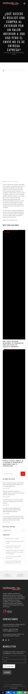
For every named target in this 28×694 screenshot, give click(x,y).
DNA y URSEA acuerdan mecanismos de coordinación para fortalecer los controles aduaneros (13, 344)
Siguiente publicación (18, 575)
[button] (24, 3)
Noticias (9, 52)
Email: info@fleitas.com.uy (10, 631)
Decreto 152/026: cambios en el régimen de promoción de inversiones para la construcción (13, 463)
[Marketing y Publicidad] (14, 688)
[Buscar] (23, 474)
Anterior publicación (7, 575)
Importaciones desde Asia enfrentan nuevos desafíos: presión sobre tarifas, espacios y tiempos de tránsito (13, 518)
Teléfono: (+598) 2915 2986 (10, 629)
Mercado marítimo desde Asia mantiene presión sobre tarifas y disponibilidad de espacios (12, 510)
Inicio (5, 52)
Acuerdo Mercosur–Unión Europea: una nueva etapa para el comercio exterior (13, 501)
